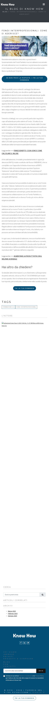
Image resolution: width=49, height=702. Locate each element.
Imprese (8, 654)
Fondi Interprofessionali (26, 307)
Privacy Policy (39, 676)
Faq (6, 664)
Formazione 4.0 (8, 307)
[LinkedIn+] (24, 642)
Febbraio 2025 (12, 613)
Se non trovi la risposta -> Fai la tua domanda (24, 79)
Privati (8, 656)
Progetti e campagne (18, 658)
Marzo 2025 (12, 611)
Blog (5, 11)
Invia (41, 671)
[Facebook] (20, 642)
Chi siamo (10, 652)
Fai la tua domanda (24, 288)
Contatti (9, 666)
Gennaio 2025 (12, 616)
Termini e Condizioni (25, 676)
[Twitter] (28, 642)
